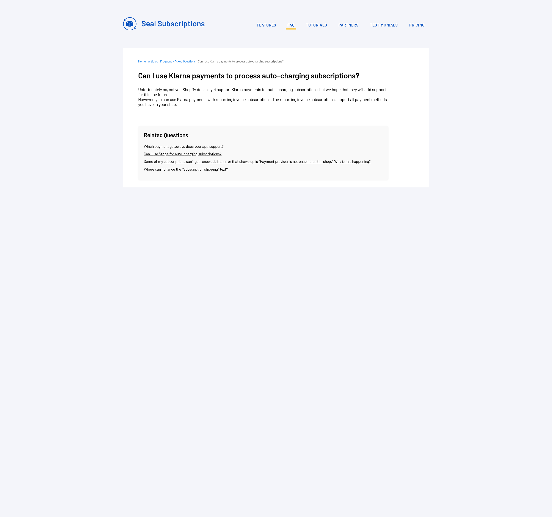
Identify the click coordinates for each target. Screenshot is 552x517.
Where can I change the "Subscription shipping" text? (186, 169)
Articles (153, 61)
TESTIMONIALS (384, 25)
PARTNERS (349, 25)
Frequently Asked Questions (178, 61)
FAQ (291, 25)
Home (142, 61)
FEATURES (266, 25)
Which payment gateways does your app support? (184, 146)
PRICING (417, 25)
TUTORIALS (316, 25)
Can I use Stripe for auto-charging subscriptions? (182, 153)
